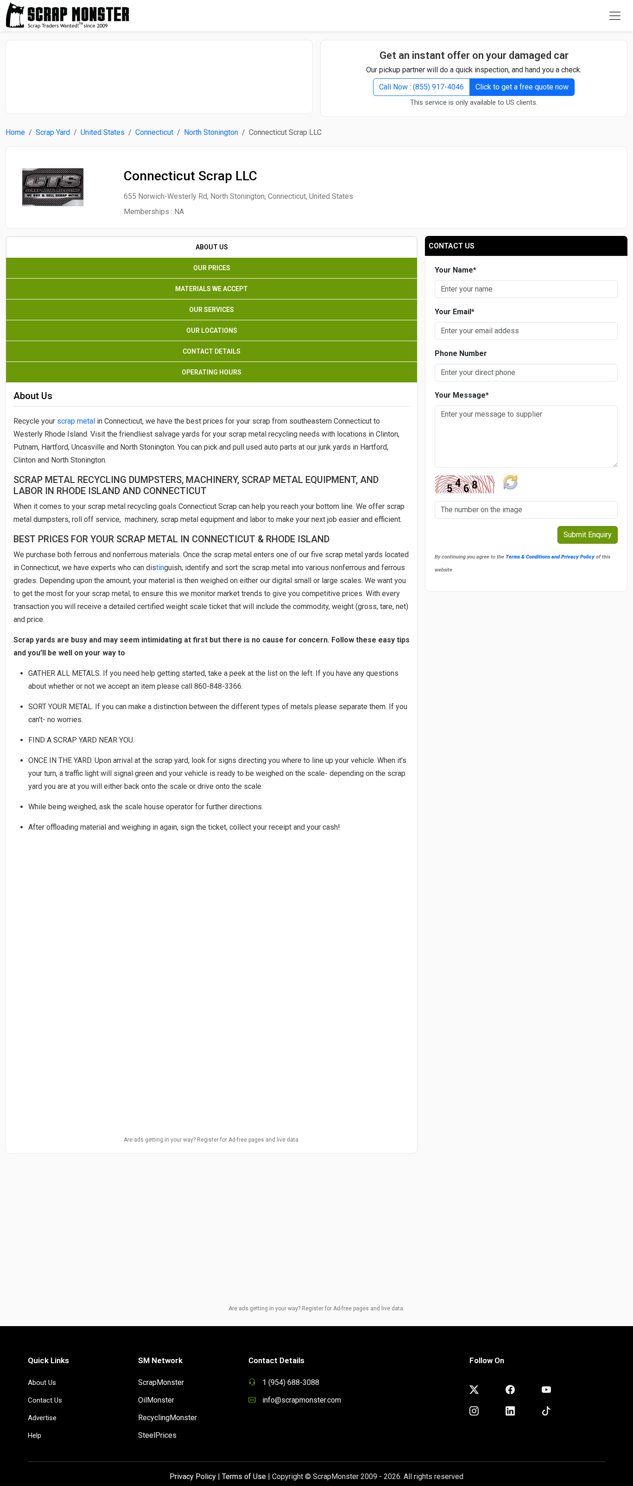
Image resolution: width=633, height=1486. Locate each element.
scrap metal (76, 421)
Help (34, 1435)
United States (103, 132)
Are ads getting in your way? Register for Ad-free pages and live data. (212, 1140)
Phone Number (461, 353)
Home (15, 132)
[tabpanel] (211, 693)
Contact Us (45, 1400)
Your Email (455, 311)
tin (160, 567)
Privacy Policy (193, 1476)
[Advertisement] (159, 72)
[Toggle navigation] (614, 16)
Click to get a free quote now (522, 87)
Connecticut (154, 132)
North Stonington (211, 132)
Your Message (462, 395)
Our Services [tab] (211, 309)
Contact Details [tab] (212, 351)
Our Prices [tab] (211, 268)
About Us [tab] (212, 247)
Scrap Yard (53, 132)
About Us (42, 1382)
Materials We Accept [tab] (211, 288)
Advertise (42, 1418)
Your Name (455, 270)
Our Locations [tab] (211, 330)
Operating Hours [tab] (211, 372)
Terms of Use (244, 1476)
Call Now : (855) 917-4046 (421, 87)
